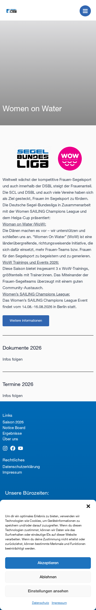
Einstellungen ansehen (48, 591)
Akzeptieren (48, 563)
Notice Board (14, 427)
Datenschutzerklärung (21, 466)
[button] (88, 506)
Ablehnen (48, 577)
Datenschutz (40, 603)
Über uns (10, 438)
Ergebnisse (12, 433)
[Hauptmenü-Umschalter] (85, 11)
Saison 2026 (13, 422)
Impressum (59, 603)
